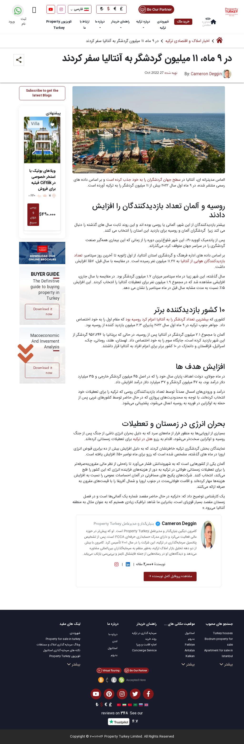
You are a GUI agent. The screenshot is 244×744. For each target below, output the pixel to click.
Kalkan (190, 656)
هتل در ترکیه (142, 439)
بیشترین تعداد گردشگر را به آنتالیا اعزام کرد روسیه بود (168, 319)
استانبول (190, 633)
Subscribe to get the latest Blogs (42, 93)
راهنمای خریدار (120, 21)
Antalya (190, 650)
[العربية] (134, 705)
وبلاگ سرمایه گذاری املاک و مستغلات (58, 644)
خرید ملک (183, 21)
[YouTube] (50, 9)
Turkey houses (223, 633)
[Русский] (140, 705)
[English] (145, 705)
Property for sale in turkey (63, 639)
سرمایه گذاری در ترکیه (144, 633)
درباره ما (100, 21)
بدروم (191, 639)
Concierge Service (144, 650)
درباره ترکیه (143, 21)
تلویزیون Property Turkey (64, 656)
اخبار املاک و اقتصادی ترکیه (187, 41)
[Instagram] (61, 9)
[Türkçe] (118, 705)
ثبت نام (23, 21)
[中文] (129, 705)
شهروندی (75, 633)
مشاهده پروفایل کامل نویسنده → (170, 576)
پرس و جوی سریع (33, 214)
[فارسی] (124, 705)
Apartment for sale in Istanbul (218, 653)
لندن (114, 641)
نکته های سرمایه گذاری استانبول (61, 650)
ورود (12, 22)
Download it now (42, 311)
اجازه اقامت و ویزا (146, 644)
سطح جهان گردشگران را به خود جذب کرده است (143, 180)
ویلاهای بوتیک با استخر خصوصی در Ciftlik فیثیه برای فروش (42, 180)
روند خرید (151, 639)
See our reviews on (122, 713)
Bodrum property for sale (219, 642)
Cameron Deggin (206, 74)
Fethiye (190, 644)
